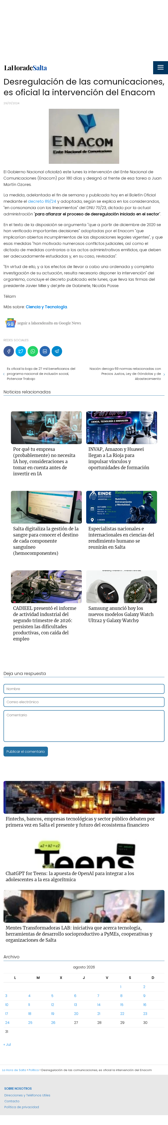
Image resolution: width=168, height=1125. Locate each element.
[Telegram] (57, 351)
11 (29, 1004)
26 (53, 1022)
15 (121, 1004)
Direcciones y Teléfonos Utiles (27, 1095)
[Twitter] (21, 351)
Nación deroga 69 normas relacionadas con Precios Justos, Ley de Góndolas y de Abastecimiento (125, 373)
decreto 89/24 (42, 201)
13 (75, 1004)
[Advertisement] (84, 30)
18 (29, 1013)
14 (98, 1004)
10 (6, 1004)
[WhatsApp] (33, 351)
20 (76, 1013)
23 (145, 1013)
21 (98, 1013)
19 (52, 1013)
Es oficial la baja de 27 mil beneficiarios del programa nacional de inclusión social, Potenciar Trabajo (41, 373)
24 (7, 1022)
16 (144, 1004)
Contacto (11, 1101)
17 (6, 1013)
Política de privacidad (21, 1107)
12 (52, 1004)
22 (122, 1013)
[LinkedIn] (45, 351)
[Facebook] (9, 351)
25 (30, 1022)
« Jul (7, 1044)
